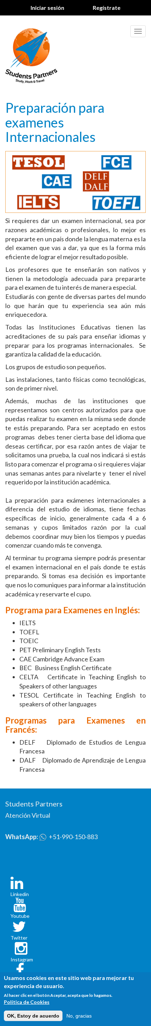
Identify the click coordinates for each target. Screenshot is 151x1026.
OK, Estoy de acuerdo (33, 1016)
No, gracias (79, 1016)
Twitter (19, 938)
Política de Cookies (27, 1002)
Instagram (22, 959)
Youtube (20, 916)
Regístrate (106, 7)
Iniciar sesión (47, 7)
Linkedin (20, 894)
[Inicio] (31, 54)
